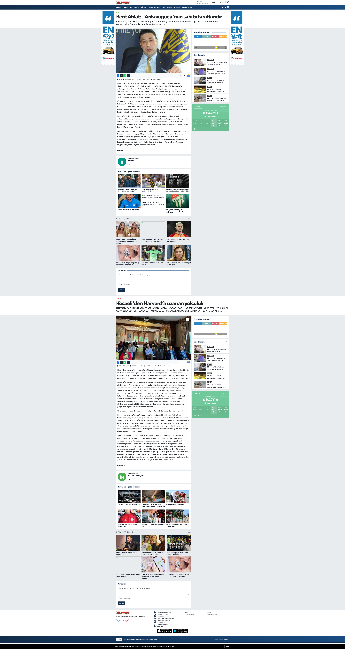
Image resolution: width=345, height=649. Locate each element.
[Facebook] (117, 620)
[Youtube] (127, 620)
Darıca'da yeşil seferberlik (175, 504)
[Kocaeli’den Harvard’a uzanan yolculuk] (153, 338)
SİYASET (177, 7)
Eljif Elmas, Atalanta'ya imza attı (128, 209)
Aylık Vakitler (198, 129)
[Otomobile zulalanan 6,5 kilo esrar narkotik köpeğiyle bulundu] (153, 496)
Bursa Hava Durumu (162, 614)
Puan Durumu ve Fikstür (163, 620)
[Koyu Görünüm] (225, 7)
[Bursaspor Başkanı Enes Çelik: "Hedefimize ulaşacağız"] (129, 181)
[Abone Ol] (188, 75)
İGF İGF (120, 79)
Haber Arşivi (160, 626)
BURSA (118, 7)
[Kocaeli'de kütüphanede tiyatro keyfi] (153, 516)
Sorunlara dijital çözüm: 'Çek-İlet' (129, 504)
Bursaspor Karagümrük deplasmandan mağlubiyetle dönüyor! (176, 210)
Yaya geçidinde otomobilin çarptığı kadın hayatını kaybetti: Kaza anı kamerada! (215, 90)
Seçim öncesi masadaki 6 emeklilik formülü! (217, 64)
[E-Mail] (129, 164)
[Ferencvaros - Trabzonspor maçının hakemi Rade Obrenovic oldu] (153, 197)
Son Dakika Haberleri (163, 624)
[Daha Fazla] (128, 75)
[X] (120, 620)
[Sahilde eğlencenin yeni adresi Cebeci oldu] (177, 516)
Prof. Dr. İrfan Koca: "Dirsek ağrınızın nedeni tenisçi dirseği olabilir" (215, 82)
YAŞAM (184, 7)
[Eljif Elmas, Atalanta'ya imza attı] (129, 201)
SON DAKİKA (134, 7)
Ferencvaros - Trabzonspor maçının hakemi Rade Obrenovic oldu (153, 204)
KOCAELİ (119, 299)
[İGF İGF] (122, 161)
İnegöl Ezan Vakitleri (213, 614)
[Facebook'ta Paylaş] (118, 75)
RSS (120, 639)
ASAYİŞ (209, 86)
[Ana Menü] (227, 7)
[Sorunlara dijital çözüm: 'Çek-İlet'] (129, 496)
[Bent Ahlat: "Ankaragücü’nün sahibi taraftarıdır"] (153, 51)
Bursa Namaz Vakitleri (163, 616)
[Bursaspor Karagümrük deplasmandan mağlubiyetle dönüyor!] (177, 201)
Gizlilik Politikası (189, 614)
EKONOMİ (210, 59)
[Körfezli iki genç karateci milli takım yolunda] (129, 516)
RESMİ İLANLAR (154, 7)
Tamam (227, 646)
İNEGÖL (125, 7)
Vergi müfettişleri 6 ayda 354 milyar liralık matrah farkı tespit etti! (216, 73)
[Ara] (223, 7)
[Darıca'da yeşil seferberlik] (177, 496)
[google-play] (181, 631)
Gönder (121, 290)
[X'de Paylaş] (121, 75)
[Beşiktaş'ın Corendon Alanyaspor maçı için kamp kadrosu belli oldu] (177, 181)
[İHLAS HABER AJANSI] (122, 477)
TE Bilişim (226, 639)
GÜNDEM (144, 7)
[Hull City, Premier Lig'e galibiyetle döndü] (153, 181)
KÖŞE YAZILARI (167, 7)
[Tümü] (226, 55)
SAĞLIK (209, 77)
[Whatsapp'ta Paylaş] (124, 75)
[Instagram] (124, 620)
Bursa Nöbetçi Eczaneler (164, 612)
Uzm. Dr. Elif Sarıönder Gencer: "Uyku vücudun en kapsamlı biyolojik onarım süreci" (216, 99)
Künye (186, 612)
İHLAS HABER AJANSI (124, 366)
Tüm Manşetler (161, 622)
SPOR (190, 7)
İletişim (209, 612)
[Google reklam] (108, 38)
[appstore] (165, 631)
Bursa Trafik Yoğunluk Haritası (165, 618)
